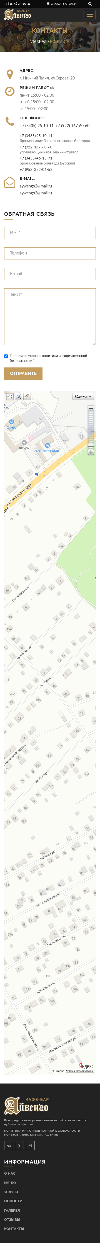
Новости (13, 1201)
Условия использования (80, 1070)
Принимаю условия (48, 358)
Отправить (23, 373)
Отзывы (12, 1220)
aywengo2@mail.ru (36, 186)
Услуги (11, 1192)
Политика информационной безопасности (42, 1130)
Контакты (14, 1229)
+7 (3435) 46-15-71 (36, 158)
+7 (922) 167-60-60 (72, 126)
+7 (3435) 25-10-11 (17, 4)
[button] (91, 408)
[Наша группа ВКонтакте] (8, 1145)
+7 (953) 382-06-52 (36, 169)
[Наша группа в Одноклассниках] (19, 1145)
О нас (10, 1173)
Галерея (12, 1210)
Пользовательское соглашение (31, 1134)
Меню (10, 1183)
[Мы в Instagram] (30, 1145)
